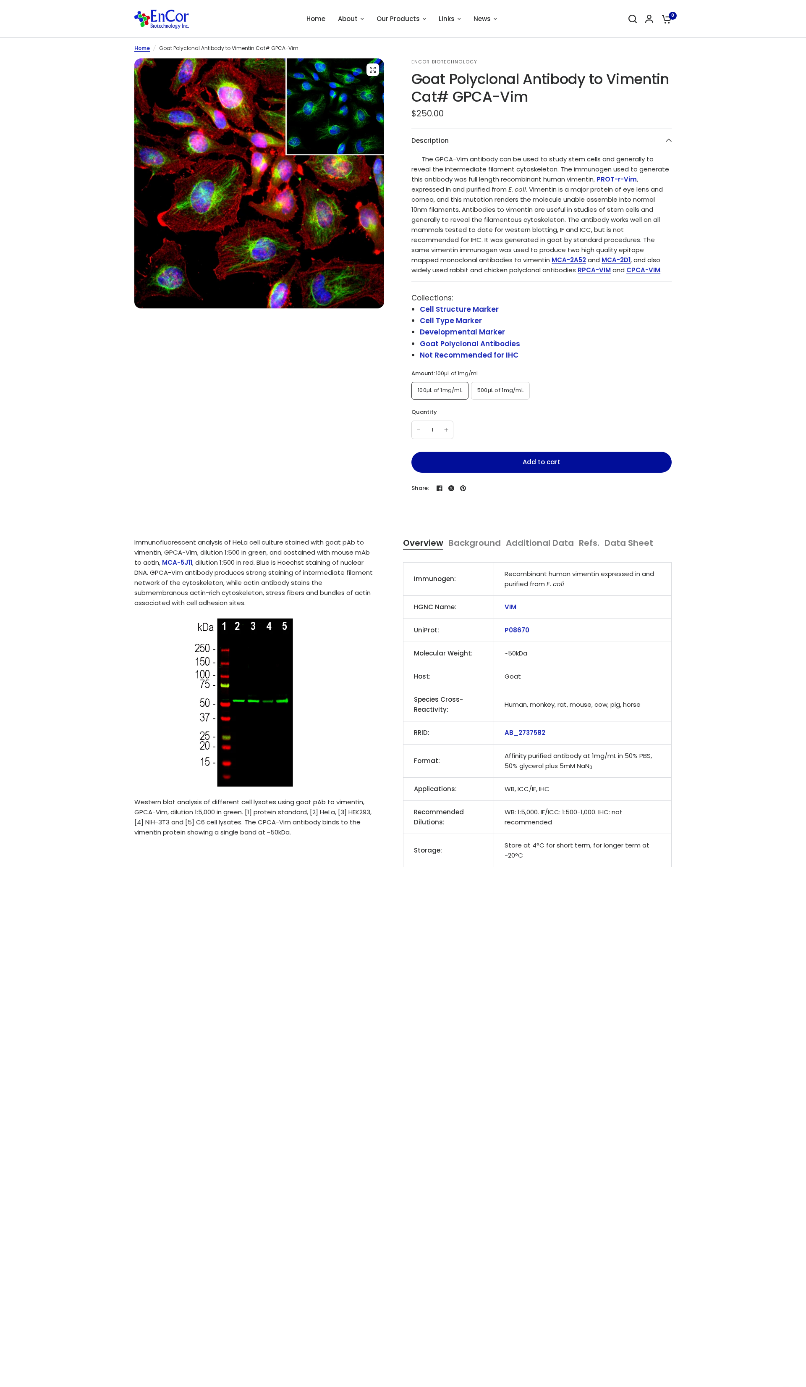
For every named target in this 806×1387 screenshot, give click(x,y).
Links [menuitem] (447, 18)
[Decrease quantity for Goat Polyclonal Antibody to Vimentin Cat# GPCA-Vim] (418, 430)
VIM (510, 607)
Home (142, 48)
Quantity (424, 412)
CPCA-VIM (643, 270)
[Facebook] (439, 488)
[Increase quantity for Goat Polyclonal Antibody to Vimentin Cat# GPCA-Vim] (446, 430)
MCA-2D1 (616, 259)
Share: (420, 488)
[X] (451, 488)
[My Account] (649, 19)
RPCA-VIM (594, 270)
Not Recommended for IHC (469, 355)
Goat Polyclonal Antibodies (470, 344)
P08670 (517, 630)
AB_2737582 (525, 732)
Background (474, 543)
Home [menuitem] (315, 18)
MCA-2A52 (569, 259)
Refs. (589, 543)
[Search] (632, 19)
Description (430, 140)
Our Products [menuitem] (398, 18)
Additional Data (540, 543)
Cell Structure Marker (459, 309)
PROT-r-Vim (617, 179)
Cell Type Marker (451, 321)
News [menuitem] (482, 18)
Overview (423, 543)
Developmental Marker (462, 332)
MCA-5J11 (177, 562)
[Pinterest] (463, 488)
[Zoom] (372, 69)
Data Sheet (628, 543)
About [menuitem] (348, 18)
